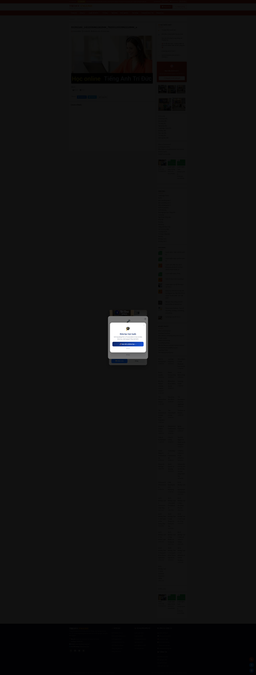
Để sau (128, 348)
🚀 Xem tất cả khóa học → (128, 344)
